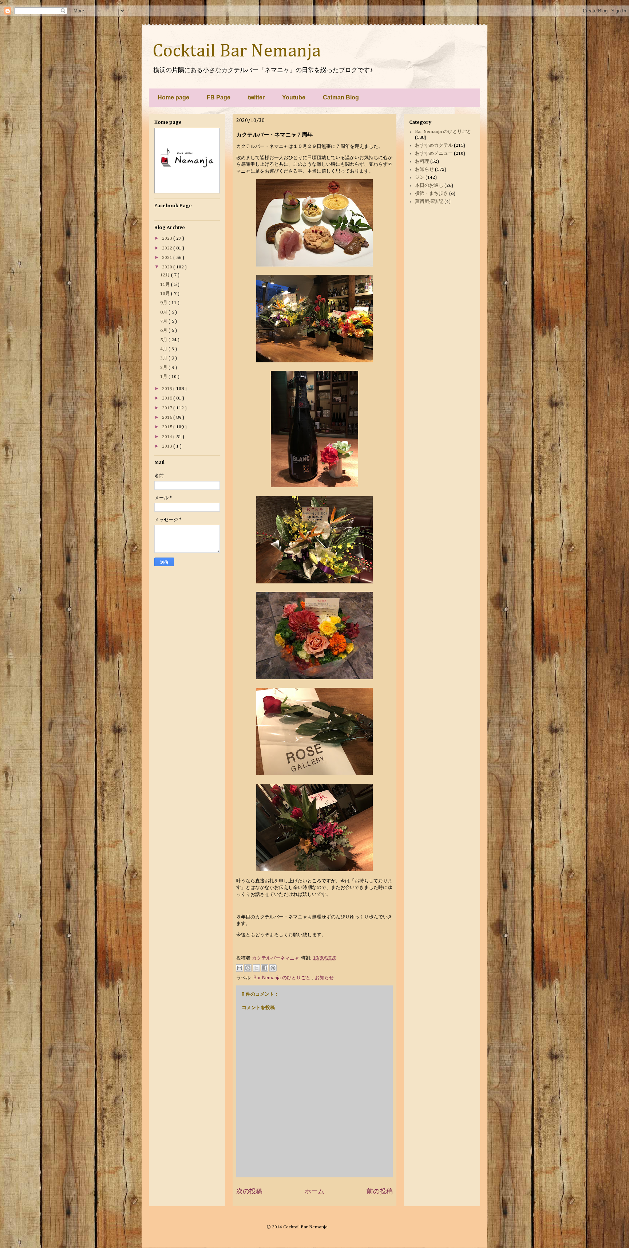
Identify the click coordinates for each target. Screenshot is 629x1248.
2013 (167, 446)
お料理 (422, 161)
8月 (164, 312)
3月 (164, 358)
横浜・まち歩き (431, 193)
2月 (164, 367)
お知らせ (324, 977)
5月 (164, 340)
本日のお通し (429, 185)
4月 (164, 349)
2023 (167, 238)
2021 (167, 257)
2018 (167, 398)
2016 (167, 417)
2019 (167, 388)
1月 (164, 376)
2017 (167, 408)
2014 (167, 436)
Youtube (293, 97)
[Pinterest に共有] (273, 968)
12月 (165, 275)
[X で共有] (256, 968)
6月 (164, 330)
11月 (165, 284)
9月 (164, 302)
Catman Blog (341, 97)
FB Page (218, 97)
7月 (164, 321)
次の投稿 (249, 1191)
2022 (167, 248)
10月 (165, 293)
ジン (419, 177)
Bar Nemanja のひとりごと (282, 977)
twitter (256, 97)
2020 (167, 267)
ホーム (314, 1191)
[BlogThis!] (248, 968)
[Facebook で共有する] (264, 968)
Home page (173, 97)
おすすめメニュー (434, 153)
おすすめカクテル (434, 145)
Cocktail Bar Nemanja (237, 51)
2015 (167, 427)
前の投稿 (380, 1191)
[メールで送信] (239, 968)
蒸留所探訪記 (429, 201)
